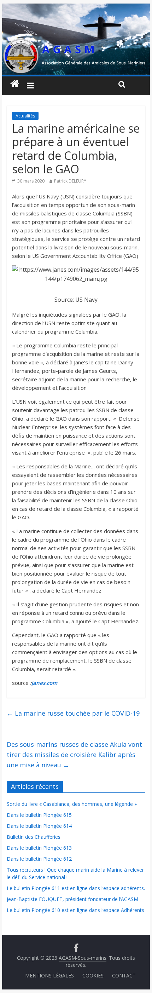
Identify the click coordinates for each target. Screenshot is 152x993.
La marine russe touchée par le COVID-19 (73, 713)
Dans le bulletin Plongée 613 (39, 847)
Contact (124, 975)
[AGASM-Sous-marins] (76, 8)
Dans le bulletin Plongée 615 (39, 815)
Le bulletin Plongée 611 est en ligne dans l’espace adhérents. (76, 888)
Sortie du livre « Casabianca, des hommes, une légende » (72, 804)
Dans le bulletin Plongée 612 (39, 858)
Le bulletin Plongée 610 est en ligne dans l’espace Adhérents (75, 910)
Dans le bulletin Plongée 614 (39, 825)
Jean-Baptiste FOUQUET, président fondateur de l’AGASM (72, 899)
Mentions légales (49, 975)
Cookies (93, 975)
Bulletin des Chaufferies (33, 836)
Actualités (25, 116)
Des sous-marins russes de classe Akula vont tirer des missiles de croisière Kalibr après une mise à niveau (74, 754)
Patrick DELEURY (70, 181)
